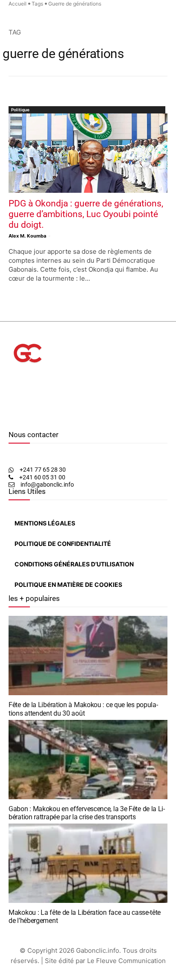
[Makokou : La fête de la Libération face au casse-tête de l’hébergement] (88, 863)
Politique (20, 109)
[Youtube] (31, 418)
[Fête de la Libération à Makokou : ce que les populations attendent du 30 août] (88, 655)
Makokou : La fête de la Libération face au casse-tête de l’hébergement (85, 916)
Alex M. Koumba (27, 236)
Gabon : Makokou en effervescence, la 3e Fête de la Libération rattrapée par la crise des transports (87, 813)
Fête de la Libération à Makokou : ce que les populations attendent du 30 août (83, 709)
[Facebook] (11, 418)
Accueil (17, 3)
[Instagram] (16, 418)
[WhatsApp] (23, 418)
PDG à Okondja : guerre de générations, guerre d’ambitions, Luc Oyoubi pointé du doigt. (86, 214)
